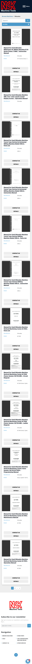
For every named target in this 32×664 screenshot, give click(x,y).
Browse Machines (7, 635)
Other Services (21, 643)
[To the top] (16, 655)
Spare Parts (20, 635)
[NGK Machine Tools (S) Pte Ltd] (16, 605)
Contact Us (5, 643)
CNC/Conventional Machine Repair (22, 639)
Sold (3, 638)
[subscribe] (29, 625)
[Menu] (24, 6)
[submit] (27, 20)
